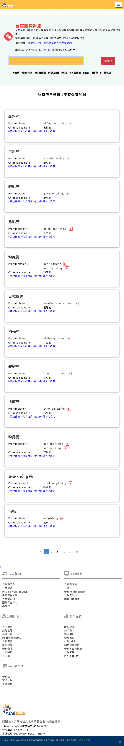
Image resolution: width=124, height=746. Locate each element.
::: (1, 15)
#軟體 (16, 72)
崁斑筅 (14, 366)
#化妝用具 (27, 72)
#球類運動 (40, 72)
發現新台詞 (50, 42)
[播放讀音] (70, 123)
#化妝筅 (50, 131)
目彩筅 (14, 151)
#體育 (95, 72)
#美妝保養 (75, 72)
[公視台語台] (62, 4)
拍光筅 (14, 331)
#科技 (64, 72)
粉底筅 (14, 256)
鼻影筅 (14, 221)
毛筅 (12, 511)
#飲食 (86, 72)
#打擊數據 (105, 72)
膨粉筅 (14, 116)
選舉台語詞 (65, 42)
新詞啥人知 (34, 42)
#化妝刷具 (53, 72)
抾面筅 (14, 401)
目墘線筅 (15, 296)
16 (77, 551)
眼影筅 (14, 186)
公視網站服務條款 (98, 740)
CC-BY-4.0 (45, 50)
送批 (107, 61)
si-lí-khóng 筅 (20, 476)
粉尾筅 (14, 436)
